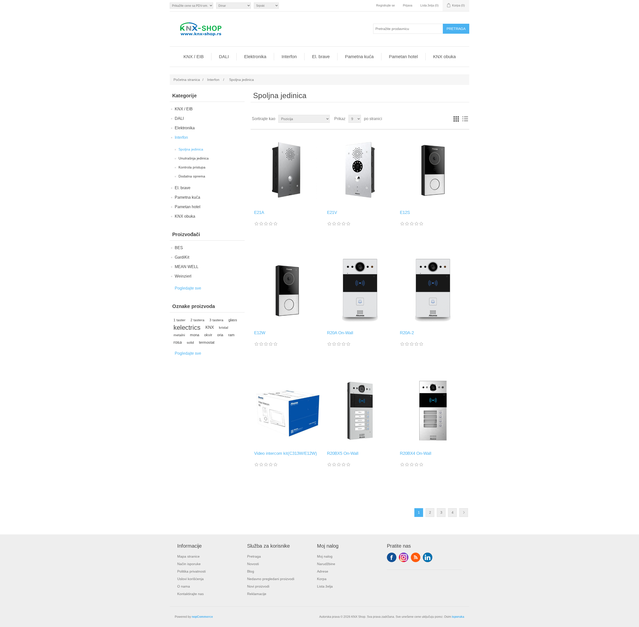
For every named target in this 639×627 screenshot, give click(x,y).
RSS (415, 557)
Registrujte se (385, 5)
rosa (177, 342)
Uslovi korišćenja (190, 579)
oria (220, 335)
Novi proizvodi (258, 586)
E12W (259, 332)
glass (232, 320)
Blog (250, 571)
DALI (224, 56)
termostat (206, 342)
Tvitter (403, 557)
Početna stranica (186, 80)
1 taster (179, 320)
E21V (332, 212)
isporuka (458, 617)
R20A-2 (407, 332)
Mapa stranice (188, 556)
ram (231, 335)
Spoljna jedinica (190, 149)
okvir (208, 335)
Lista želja (325, 586)
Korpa (321, 579)
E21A (259, 212)
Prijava (407, 5)
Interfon (289, 56)
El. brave (321, 56)
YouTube (427, 557)
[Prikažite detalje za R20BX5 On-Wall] (359, 410)
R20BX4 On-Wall (415, 453)
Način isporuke (189, 564)
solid (190, 342)
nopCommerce (202, 617)
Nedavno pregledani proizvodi (270, 579)
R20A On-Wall (340, 332)
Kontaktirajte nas (190, 594)
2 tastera (197, 320)
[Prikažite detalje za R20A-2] (432, 290)
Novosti (253, 564)
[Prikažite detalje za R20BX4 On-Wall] (432, 410)
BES (179, 248)
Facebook (391, 557)
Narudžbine (326, 564)
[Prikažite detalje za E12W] (287, 290)
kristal (223, 327)
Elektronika (255, 56)
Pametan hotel (403, 56)
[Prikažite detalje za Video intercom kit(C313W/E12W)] (287, 410)
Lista (465, 119)
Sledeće (463, 512)
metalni (179, 335)
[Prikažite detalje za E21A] (287, 170)
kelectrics (186, 327)
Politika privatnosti (191, 571)
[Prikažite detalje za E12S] (432, 170)
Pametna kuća (359, 56)
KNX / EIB (193, 56)
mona (194, 335)
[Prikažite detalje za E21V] (359, 170)
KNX (209, 327)
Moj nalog (324, 556)
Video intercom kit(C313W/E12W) (285, 453)
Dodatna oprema (191, 176)
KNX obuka (444, 56)
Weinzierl (183, 276)
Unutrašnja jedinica (193, 158)
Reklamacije (256, 594)
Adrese (322, 571)
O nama (183, 586)
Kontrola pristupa (191, 167)
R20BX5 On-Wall (342, 453)
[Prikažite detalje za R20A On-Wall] (359, 290)
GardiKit (182, 257)
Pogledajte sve (188, 288)
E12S (405, 212)
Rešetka (456, 119)
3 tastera (216, 320)
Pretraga (254, 556)
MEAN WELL (186, 267)
